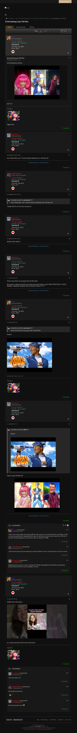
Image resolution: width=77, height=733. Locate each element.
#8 (69, 599)
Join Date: (14, 47)
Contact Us (60, 719)
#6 (69, 322)
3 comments (16, 669)
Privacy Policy (44, 719)
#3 (69, 194)
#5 (69, 278)
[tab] (9, 27)
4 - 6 (64, 525)
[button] (10, 695)
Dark (8, 719)
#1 (69, 58)
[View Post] (31, 200)
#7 (69, 424)
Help (38, 719)
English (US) (17, 719)
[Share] (68, 52)
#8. (67, 673)
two (11, 104)
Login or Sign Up (64, 1)
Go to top (68, 719)
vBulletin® (38, 726)
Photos (32, 27)
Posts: (13, 48)
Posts (9, 27)
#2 (69, 155)
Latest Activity (20, 27)
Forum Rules (52, 719)
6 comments (16, 525)
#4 (69, 238)
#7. (67, 529)
